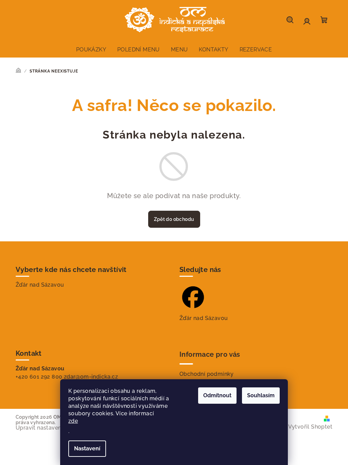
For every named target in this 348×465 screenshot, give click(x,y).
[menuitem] (91, 50)
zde (73, 421)
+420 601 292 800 (39, 376)
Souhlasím (261, 395)
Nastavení (87, 448)
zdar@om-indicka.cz (91, 376)
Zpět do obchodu (174, 219)
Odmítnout (217, 395)
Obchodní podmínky (206, 374)
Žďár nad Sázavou (40, 285)
